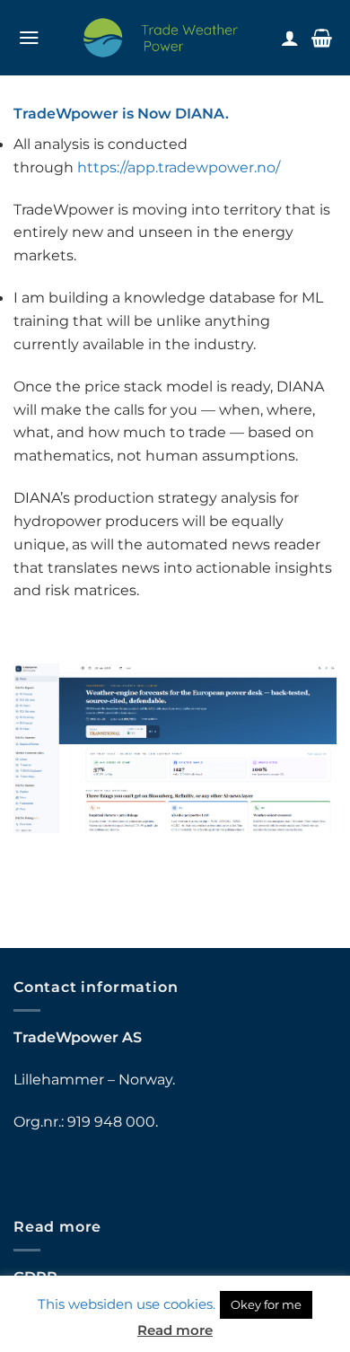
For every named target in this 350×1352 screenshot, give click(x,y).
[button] (29, 37)
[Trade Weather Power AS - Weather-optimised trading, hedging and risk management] (160, 37)
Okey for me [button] (266, 1304)
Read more (175, 1330)
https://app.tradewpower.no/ (178, 167)
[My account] (290, 37)
